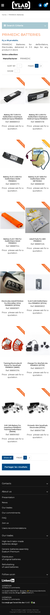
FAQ (4, 518)
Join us (5, 523)
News (4, 502)
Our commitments (11, 513)
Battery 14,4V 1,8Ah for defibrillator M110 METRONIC (37, 179)
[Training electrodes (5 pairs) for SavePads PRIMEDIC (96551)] (12, 345)
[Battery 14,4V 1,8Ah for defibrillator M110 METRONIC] (37, 158)
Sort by (11, 66)
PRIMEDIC (25, 58)
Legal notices (26, 610)
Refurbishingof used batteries (10, 565)
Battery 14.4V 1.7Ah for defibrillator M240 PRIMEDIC (12, 241)
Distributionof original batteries (11, 558)
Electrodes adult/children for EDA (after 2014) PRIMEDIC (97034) (12, 303)
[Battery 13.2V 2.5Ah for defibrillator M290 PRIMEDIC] (12, 158)
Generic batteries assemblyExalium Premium (15, 550)
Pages (31, 66)
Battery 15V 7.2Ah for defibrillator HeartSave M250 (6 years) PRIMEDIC (12, 117)
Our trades (7, 507)
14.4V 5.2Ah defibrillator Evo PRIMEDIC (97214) (37, 302)
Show (10, 71)
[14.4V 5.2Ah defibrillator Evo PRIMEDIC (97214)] (37, 283)
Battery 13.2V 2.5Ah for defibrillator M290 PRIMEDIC (12, 179)
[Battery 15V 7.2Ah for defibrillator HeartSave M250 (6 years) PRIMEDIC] (12, 96)
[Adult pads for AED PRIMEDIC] (37, 221)
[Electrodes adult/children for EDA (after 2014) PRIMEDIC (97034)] (12, 283)
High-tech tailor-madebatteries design (13, 542)
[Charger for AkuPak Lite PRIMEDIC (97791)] (37, 345)
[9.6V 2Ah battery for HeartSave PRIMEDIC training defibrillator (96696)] (12, 407)
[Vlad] (21, 5)
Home (4, 15)
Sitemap (35, 610)
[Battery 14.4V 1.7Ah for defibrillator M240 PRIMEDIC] (12, 221)
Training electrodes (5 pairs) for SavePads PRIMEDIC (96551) (12, 365)
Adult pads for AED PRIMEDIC (37, 240)
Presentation (8, 497)
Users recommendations (14, 528)
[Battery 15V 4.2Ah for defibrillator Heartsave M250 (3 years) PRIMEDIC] (37, 96)
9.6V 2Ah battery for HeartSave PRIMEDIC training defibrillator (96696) (12, 428)
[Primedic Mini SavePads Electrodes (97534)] (37, 407)
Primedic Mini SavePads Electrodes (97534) (38, 426)
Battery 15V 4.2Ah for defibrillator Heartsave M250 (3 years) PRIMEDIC (37, 117)
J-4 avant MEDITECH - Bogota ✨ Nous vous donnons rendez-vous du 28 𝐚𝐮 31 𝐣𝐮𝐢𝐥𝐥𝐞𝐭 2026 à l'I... (23, 592)
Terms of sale (16, 610)
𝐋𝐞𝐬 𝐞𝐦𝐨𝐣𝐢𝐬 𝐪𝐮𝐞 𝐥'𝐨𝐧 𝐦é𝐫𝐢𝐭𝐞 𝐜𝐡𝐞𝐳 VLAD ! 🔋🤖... (19, 602)
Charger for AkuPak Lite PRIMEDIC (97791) (37, 364)
